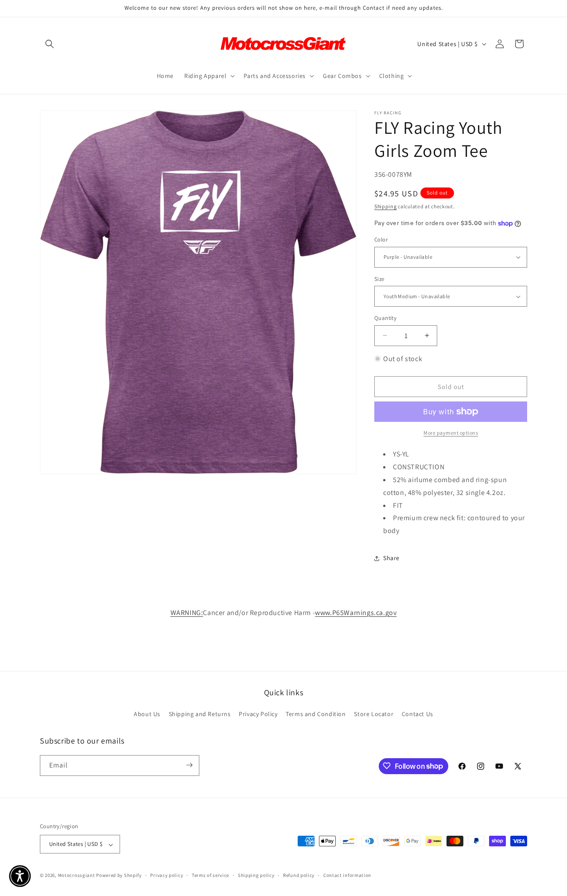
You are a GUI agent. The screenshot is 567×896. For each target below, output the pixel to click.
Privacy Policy (258, 714)
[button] (49, 44)
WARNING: (187, 612)
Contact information (347, 875)
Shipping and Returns (200, 714)
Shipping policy (256, 875)
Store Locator (373, 714)
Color (381, 239)
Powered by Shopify (119, 876)
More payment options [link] (450, 432)
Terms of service (210, 875)
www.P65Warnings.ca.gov (355, 612)
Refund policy (299, 875)
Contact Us (417, 714)
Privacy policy (166, 875)
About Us (147, 714)
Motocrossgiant (76, 876)
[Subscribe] (189, 765)
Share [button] (391, 558)
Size (379, 279)
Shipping (385, 206)
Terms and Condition (316, 714)
